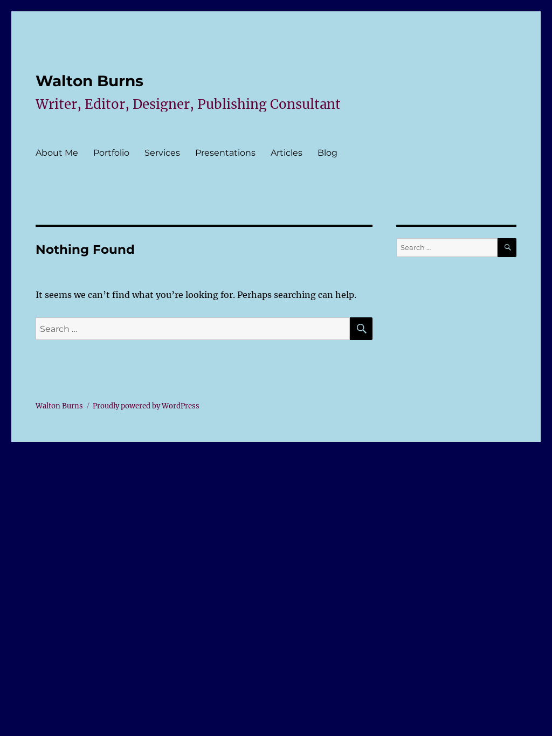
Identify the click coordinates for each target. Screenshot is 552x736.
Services (162, 153)
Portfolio (111, 153)
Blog (327, 153)
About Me (57, 153)
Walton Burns (89, 81)
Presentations (225, 153)
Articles (286, 153)
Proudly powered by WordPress (146, 406)
